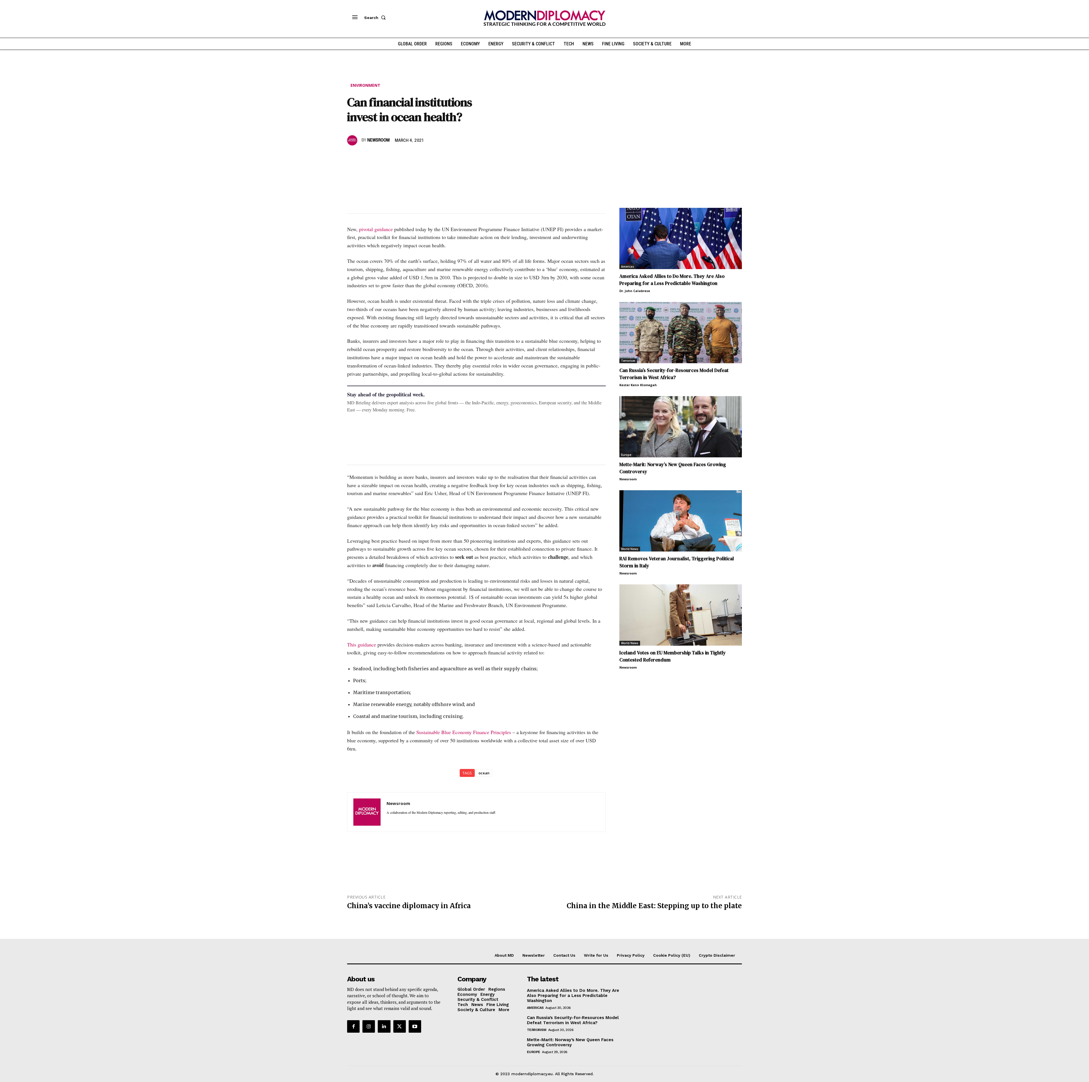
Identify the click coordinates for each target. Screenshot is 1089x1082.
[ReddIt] (405, 156)
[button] (376, 18)
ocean (483, 772)
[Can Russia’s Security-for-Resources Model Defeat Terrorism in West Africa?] (680, 332)
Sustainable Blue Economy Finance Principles (463, 732)
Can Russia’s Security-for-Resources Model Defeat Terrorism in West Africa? (674, 374)
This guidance (361, 644)
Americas (627, 267)
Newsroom (378, 140)
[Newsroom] (353, 140)
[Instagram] (368, 1026)
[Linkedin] (392, 156)
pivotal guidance (376, 229)
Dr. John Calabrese (634, 291)
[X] (366, 156)
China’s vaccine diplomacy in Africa (409, 905)
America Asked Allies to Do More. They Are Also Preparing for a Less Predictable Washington (672, 280)
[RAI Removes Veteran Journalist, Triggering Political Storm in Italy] (680, 520)
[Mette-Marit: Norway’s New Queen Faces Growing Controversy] (680, 426)
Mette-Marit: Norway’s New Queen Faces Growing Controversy (570, 1042)
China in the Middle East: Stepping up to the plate (654, 905)
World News (629, 549)
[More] (431, 156)
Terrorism (628, 361)
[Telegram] (418, 156)
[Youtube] (415, 1026)
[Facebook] (352, 156)
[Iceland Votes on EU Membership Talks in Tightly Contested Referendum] (680, 615)
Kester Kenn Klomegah (638, 385)
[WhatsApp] (379, 156)
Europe (626, 455)
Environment (365, 85)
